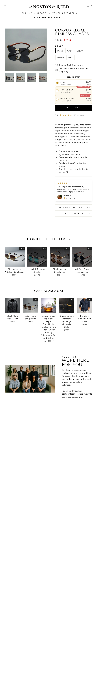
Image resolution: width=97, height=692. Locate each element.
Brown (80, 50)
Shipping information (73, 207)
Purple (60, 57)
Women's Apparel (63, 13)
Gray (69, 50)
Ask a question (73, 213)
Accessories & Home (47, 17)
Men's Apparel (38, 13)
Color (59, 46)
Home (23, 13)
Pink (70, 57)
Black (60, 50)
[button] (73, 83)
